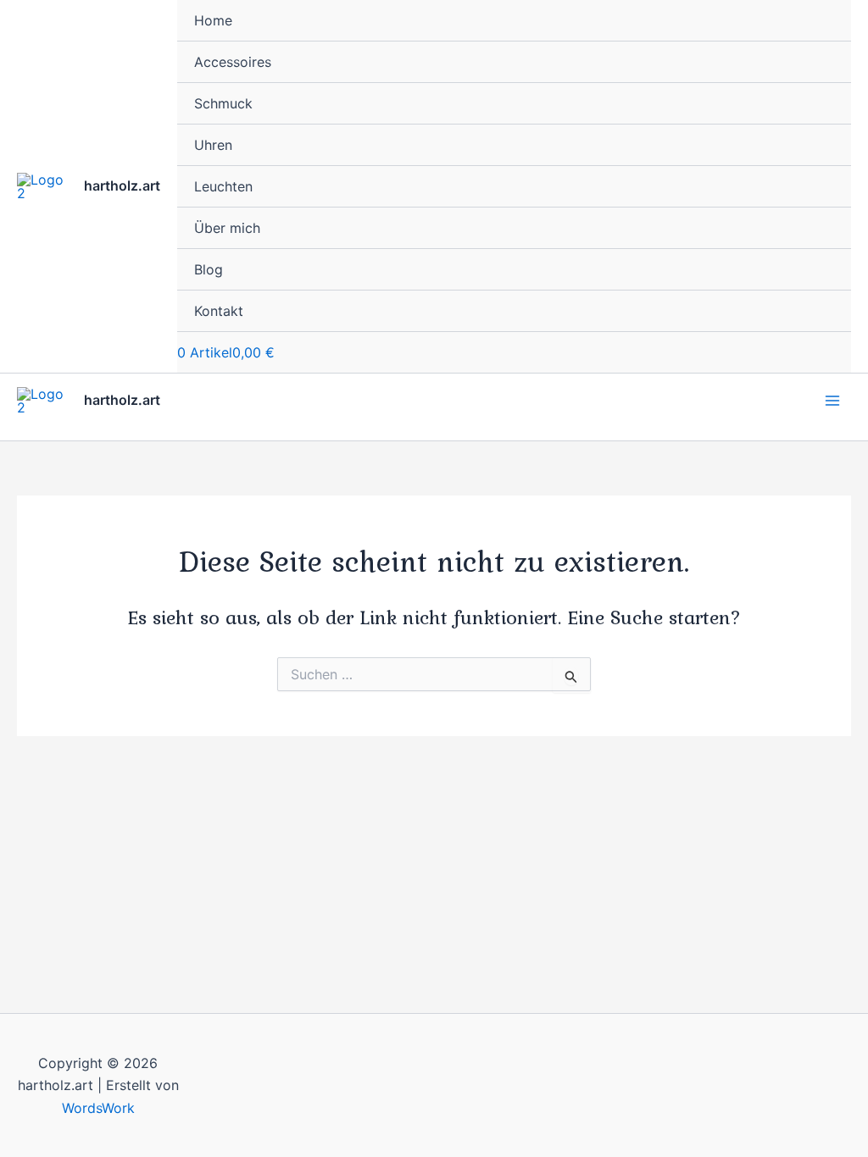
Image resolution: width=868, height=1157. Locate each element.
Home (213, 20)
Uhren (213, 144)
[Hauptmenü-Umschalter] (832, 400)
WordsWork (98, 1107)
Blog (208, 269)
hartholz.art (122, 185)
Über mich (227, 227)
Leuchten (223, 186)
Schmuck (223, 103)
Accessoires (232, 61)
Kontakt (218, 310)
